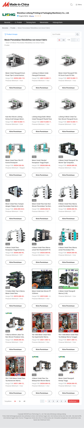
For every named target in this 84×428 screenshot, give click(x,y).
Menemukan (44, 22)
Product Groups (11, 34)
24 (15, 401)
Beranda (7, 22)
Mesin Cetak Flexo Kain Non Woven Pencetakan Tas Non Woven (41, 206)
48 (24, 401)
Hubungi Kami (57, 22)
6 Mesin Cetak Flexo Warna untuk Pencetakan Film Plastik (68, 249)
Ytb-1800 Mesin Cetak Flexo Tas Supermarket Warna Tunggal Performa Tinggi (41, 337)
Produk (19, 22)
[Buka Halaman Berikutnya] (77, 39)
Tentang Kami (31, 22)
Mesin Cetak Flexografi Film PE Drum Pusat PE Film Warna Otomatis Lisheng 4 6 (68, 75)
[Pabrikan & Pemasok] (16, 4)
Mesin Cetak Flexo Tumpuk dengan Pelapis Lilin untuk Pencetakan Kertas (14, 206)
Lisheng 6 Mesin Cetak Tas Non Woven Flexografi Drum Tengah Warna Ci (68, 119)
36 (20, 401)
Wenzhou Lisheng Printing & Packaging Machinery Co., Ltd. (43, 13)
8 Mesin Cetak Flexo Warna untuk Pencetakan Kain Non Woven (68, 206)
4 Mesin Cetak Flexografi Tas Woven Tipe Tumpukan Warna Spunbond (68, 162)
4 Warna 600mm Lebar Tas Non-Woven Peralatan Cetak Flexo (15, 337)
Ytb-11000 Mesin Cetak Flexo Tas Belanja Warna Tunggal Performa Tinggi (68, 337)
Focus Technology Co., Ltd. (36, 414)
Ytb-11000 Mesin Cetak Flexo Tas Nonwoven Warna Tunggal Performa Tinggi (15, 380)
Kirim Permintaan (15, 88)
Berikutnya (72, 401)
